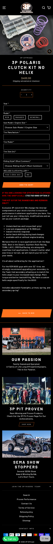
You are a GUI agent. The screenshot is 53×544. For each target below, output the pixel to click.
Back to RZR (28, 313)
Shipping (16, 81)
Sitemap (26, 520)
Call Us (11, 538)
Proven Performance (26, 499)
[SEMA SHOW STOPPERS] (26, 444)
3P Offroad (26, 58)
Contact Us (26, 503)
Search (26, 495)
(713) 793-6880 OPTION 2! (38, 195)
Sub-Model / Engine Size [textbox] (15, 123)
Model (6, 113)
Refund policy (26, 512)
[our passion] (26, 341)
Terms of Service (26, 508)
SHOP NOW (26, 424)
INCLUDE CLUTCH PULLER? (16, 171)
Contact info (26, 528)
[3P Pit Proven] (26, 390)
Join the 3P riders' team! (26, 486)
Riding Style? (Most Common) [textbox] (17, 161)
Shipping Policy (26, 516)
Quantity (26, 90)
